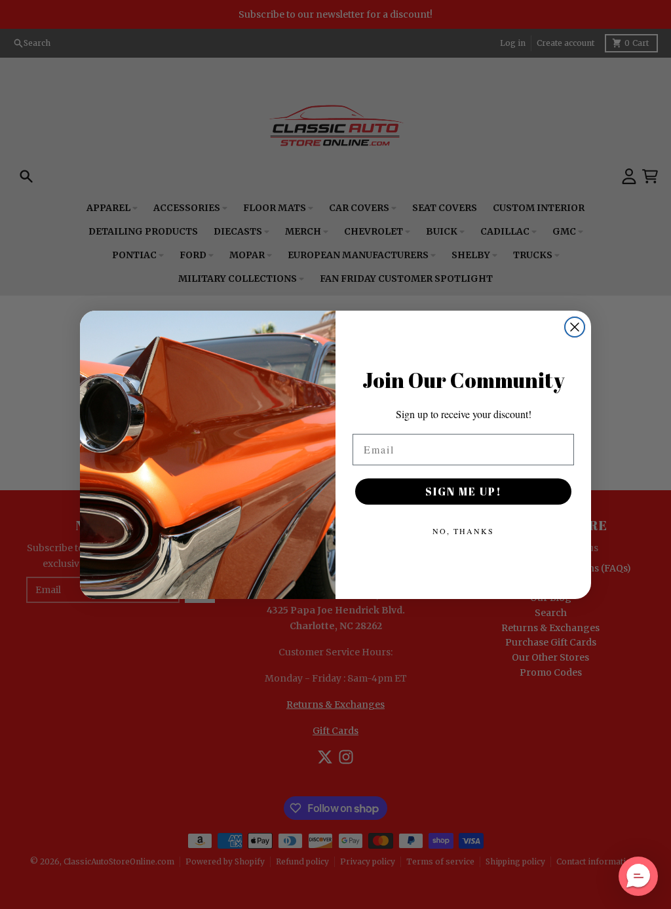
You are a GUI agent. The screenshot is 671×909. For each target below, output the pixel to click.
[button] (638, 876)
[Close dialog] (575, 327)
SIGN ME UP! (463, 491)
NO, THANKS (463, 531)
